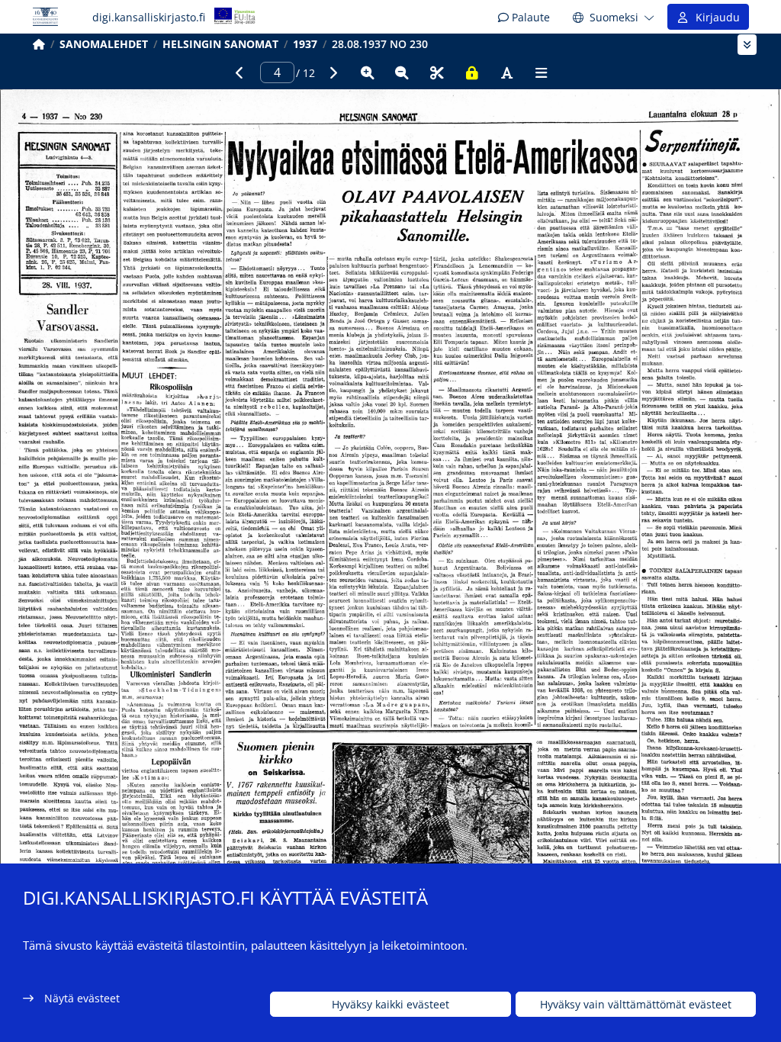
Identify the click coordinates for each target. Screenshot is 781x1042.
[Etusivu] (39, 44)
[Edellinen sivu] (239, 72)
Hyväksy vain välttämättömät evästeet (635, 1004)
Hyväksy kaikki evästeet (390, 1004)
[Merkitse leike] (437, 72)
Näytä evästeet (82, 998)
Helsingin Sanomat (220, 44)
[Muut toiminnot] (541, 72)
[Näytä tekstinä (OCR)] (506, 72)
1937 (305, 44)
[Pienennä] (402, 72)
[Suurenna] (367, 72)
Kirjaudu (714, 17)
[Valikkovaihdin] (747, 44)
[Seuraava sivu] (332, 72)
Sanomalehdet (103, 44)
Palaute (529, 17)
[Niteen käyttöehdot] (472, 72)
